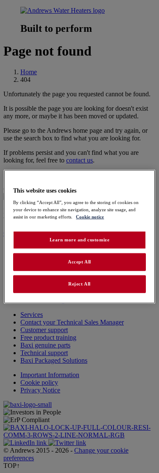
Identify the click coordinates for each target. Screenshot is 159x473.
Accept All (79, 261)
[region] (79, 236)
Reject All (79, 283)
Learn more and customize (80, 239)
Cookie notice (90, 216)
